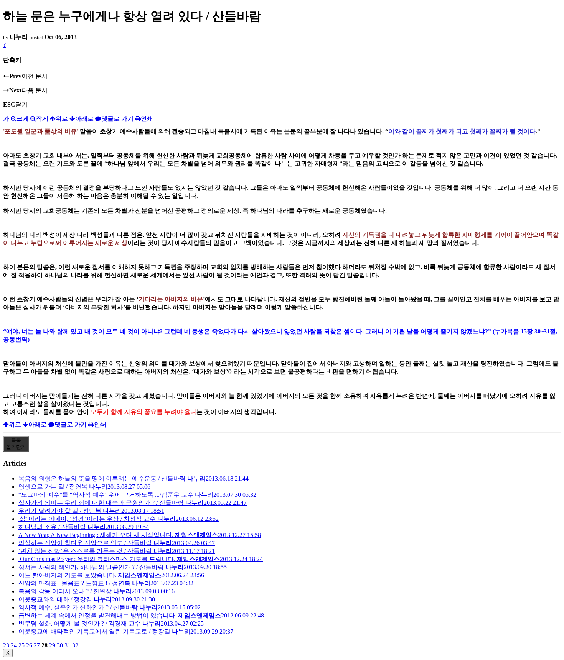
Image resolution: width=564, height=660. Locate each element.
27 (37, 645)
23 (6, 645)
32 (75, 645)
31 (67, 645)
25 (21, 645)
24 (14, 645)
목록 (16, 443)
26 (29, 645)
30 (60, 645)
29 (52, 645)
